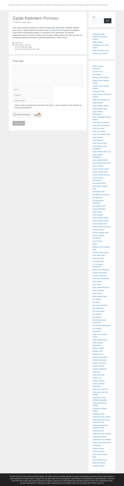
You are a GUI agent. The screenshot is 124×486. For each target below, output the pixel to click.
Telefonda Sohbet (99, 437)
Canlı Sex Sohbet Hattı (101, 134)
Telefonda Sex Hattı (106, 481)
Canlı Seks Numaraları (101, 125)
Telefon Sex (18, 43)
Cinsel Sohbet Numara (101, 175)
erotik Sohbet (19, 45)
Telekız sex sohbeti (100, 53)
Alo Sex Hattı (98, 72)
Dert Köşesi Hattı (99, 183)
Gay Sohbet (97, 241)
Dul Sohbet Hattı (99, 206)
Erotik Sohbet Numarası (102, 227)
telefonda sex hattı (59, 481)
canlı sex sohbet (99, 131)
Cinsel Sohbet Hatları (101, 169)
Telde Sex (96, 372)
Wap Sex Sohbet (99, 463)
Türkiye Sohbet (98, 448)
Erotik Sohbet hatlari (100, 218)
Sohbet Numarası (99, 363)
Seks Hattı (97, 284)
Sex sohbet (97, 314)
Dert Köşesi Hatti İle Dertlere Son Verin (27, 49)
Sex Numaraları (98, 311)
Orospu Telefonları (100, 276)
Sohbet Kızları (98, 354)
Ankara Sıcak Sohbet (101, 77)
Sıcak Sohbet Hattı (100, 340)
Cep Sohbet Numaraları (102, 163)
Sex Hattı (96, 302)
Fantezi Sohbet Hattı (101, 233)
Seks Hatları (97, 282)
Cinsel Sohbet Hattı (100, 172)
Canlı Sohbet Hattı (100, 143)
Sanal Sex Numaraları (101, 279)
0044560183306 (55, 30)
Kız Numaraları (98, 261)
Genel (95, 244)
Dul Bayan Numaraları (101, 195)
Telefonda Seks (99, 414)
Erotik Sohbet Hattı (100, 224)
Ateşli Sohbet (98, 103)
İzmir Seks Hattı (99, 255)
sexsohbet (97, 331)
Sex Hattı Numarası (100, 305)
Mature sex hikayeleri (101, 270)
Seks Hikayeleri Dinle (101, 50)
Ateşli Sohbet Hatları (100, 106)
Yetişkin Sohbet (99, 466)
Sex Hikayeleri (98, 308)
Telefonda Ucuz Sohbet (102, 440)
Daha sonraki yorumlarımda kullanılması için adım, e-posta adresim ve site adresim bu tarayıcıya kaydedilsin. (48, 106)
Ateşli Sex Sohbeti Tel (101, 100)
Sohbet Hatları (98, 348)
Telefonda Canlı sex (100, 389)
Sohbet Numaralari (100, 357)
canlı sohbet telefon (100, 160)
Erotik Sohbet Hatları (101, 221)
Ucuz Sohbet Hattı (100, 460)
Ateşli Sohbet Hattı (100, 109)
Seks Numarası (98, 290)
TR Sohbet (97, 445)
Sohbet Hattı (97, 351)
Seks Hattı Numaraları (101, 287)
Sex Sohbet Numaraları (102, 325)
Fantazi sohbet (98, 230)
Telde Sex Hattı (99, 375)
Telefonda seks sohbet (101, 417)
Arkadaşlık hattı (99, 91)
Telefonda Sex (98, 431)
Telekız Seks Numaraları (102, 443)
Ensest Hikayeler (99, 209)
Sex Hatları (97, 299)
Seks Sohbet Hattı (100, 296)
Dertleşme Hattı (99, 192)
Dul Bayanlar (97, 198)
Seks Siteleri (97, 293)
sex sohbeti (97, 328)
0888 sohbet (97, 42)
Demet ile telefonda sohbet (23, 47)
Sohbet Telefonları (100, 369)
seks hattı (27, 45)
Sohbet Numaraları (100, 360)
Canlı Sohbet (97, 137)
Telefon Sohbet (98, 381)
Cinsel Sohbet (98, 166)
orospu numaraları (100, 273)
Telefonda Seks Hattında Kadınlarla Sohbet (100, 36)
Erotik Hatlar (97, 212)
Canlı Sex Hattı (98, 128)
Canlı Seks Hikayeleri (101, 122)
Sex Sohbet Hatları (27, 478)
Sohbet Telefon (98, 366)
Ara (94, 17)
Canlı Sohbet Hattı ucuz (102, 152)
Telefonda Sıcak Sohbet (102, 434)
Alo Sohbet (97, 75)
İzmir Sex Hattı (98, 258)
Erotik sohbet (98, 215)
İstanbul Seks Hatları (101, 252)
